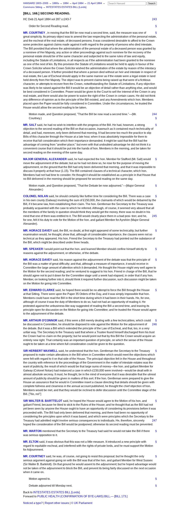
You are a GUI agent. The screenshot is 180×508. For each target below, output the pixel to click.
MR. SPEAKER (33, 249)
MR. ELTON (30, 441)
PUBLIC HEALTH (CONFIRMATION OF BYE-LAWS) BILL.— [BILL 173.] (82, 496)
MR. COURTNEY (34, 32)
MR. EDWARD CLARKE (39, 290)
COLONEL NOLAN (35, 196)
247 (154, 420)
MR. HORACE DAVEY (37, 230)
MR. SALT (29, 124)
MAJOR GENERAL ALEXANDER (45, 159)
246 (154, 324)
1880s (56, 3)
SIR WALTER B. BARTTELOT (42, 400)
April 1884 (78, 3)
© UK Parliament (81, 503)
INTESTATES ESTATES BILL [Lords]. (66, 7)
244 (154, 114)
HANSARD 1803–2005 (35, 3)
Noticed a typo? (33, 503)
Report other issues (57, 503)
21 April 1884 (95, 3)
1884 (66, 3)
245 (154, 216)
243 (154, 19)
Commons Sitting (33, 7)
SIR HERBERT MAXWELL (40, 350)
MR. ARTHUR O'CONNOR (40, 320)
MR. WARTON (32, 431)
